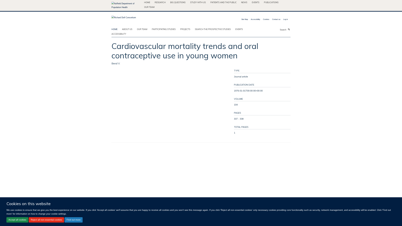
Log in (285, 19)
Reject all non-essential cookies (46, 219)
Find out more (74, 219)
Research (160, 2)
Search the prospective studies (213, 29)
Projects (185, 29)
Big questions (178, 2)
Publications (271, 2)
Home (147, 2)
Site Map (244, 19)
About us (127, 29)
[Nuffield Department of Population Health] (126, 5)
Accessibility (255, 19)
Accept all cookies (17, 219)
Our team (149, 7)
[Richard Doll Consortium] (123, 16)
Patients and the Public (223, 2)
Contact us (276, 19)
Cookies (266, 19)
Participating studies (164, 29)
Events (255, 2)
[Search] (289, 29)
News (244, 2)
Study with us (198, 2)
